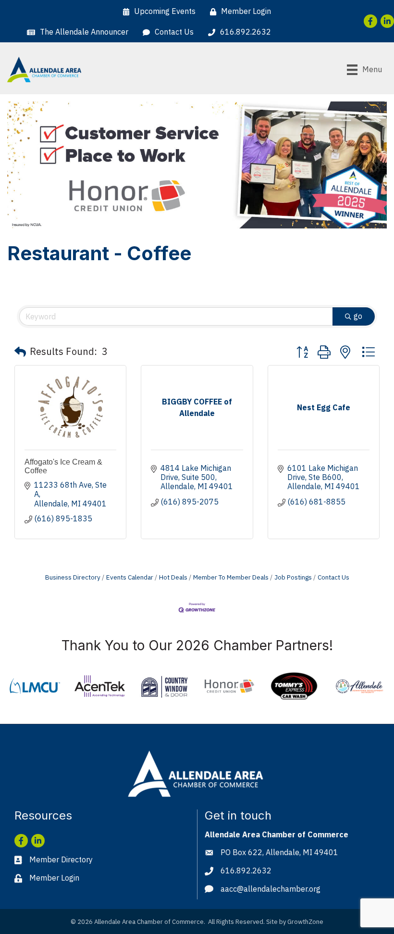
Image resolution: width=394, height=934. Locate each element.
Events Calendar (129, 577)
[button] (20, 351)
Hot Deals (173, 577)
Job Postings (293, 577)
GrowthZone (305, 922)
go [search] (358, 316)
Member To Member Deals (231, 577)
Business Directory (72, 577)
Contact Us (333, 577)
